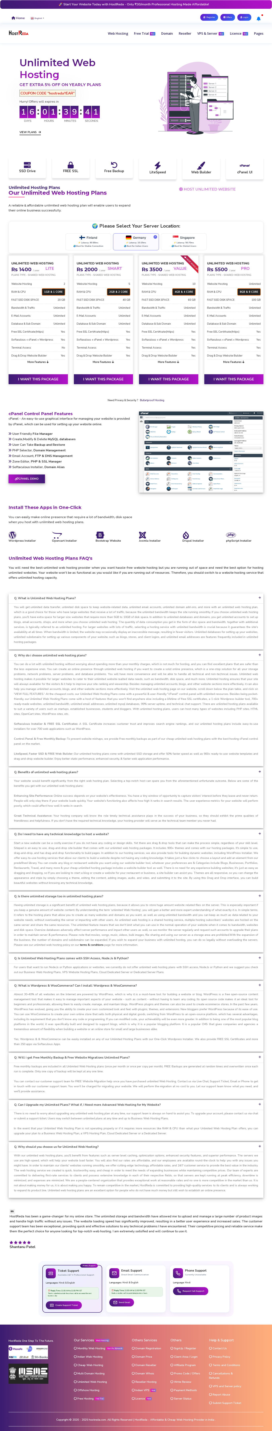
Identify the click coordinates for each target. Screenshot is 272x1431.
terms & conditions (92, 945)
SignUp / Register (184, 1348)
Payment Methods (185, 1390)
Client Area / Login (185, 1357)
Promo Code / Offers (186, 1373)
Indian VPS (142, 1390)
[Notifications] (258, 19)
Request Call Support (193, 1291)
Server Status (182, 1399)
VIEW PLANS (28, 132)
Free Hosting (85, 1399)
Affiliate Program (184, 1365)
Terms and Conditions (226, 1365)
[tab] (136, 598)
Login (245, 17)
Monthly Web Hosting (91, 1348)
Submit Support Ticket (226, 1403)
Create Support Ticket (66, 1305)
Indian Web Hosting (90, 1357)
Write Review (182, 1382)
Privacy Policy (221, 1357)
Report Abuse (221, 1395)
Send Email (124, 1302)
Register (210, 17)
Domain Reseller (145, 1365)
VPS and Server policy (226, 1386)
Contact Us (219, 1348)
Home (20, 18)
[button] (118, 33)
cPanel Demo (29, 479)
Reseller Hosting (146, 1382)
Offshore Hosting (88, 1390)
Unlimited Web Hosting (92, 1382)
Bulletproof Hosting (152, 400)
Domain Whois (144, 1373)
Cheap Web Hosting (90, 1365)
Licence (140, 1399)
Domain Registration (148, 1348)
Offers (228, 17)
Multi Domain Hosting (91, 1373)
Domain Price (143, 1357)
